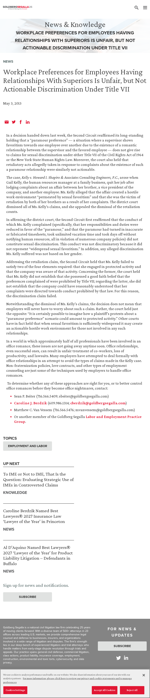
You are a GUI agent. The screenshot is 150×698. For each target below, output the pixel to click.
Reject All (132, 690)
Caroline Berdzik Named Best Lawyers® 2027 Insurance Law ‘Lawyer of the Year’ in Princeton (34, 516)
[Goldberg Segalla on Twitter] (118, 657)
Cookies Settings (15, 690)
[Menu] (143, 8)
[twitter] (14, 122)
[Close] (143, 675)
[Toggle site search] (136, 8)
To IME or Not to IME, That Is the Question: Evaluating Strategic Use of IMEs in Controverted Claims (38, 479)
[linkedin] (28, 122)
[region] (75, 683)
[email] (7, 122)
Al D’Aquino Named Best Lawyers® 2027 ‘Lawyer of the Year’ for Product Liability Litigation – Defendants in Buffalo (38, 555)
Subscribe (27, 597)
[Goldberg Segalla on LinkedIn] (126, 657)
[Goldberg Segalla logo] (17, 8)
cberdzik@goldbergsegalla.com (98, 403)
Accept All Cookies (104, 690)
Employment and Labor (27, 446)
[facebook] (21, 122)
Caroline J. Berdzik (30, 403)
